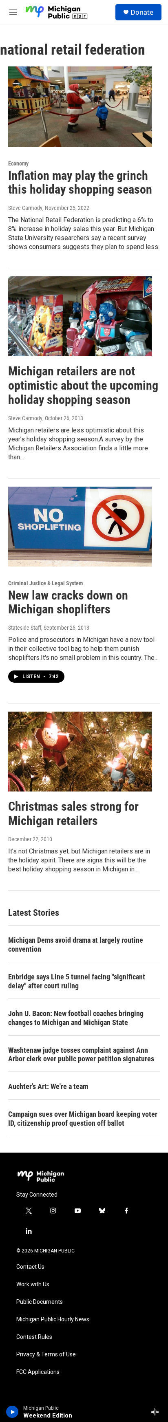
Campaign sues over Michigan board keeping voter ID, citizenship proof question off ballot (82, 1118)
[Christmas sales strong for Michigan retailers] (80, 751)
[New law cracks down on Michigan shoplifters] (80, 527)
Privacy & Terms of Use (46, 1354)
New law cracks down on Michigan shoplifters (68, 602)
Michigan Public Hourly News (52, 1319)
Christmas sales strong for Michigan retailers (73, 813)
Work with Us (32, 1284)
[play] (12, 1412)
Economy (18, 163)
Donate (141, 12)
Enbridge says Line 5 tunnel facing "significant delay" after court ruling (76, 981)
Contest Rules (34, 1337)
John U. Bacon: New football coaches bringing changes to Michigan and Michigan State (76, 1018)
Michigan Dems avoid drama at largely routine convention (75, 944)
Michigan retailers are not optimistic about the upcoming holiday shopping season (83, 385)
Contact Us (30, 1267)
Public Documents (39, 1302)
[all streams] (157, 1412)
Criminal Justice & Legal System (45, 583)
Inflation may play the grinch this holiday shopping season (80, 182)
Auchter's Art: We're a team (48, 1086)
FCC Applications (38, 1372)
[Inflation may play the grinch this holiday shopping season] (80, 106)
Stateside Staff (24, 627)
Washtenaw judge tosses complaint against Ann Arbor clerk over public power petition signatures (81, 1054)
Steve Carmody (25, 208)
